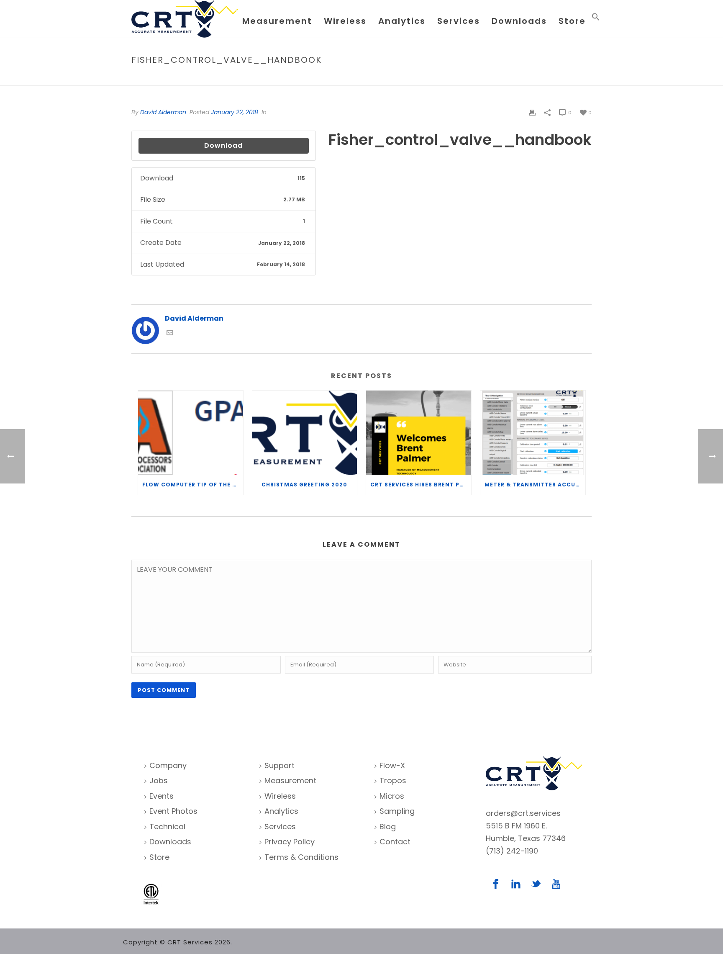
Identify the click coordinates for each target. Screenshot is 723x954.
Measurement (277, 21)
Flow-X (392, 765)
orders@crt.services (523, 813)
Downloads (519, 21)
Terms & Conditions (301, 857)
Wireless (345, 21)
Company (168, 765)
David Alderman (163, 112)
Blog (387, 826)
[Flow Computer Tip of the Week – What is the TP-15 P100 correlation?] (190, 433)
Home (455, 78)
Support (279, 765)
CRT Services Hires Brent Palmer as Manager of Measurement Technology (420, 484)
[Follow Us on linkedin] (516, 884)
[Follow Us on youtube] (556, 884)
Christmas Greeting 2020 (304, 484)
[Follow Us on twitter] (536, 884)
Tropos (392, 780)
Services (458, 21)
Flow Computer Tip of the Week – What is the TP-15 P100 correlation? (192, 484)
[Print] (532, 112)
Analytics (402, 21)
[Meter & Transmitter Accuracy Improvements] (532, 433)
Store (572, 21)
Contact (394, 841)
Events (161, 796)
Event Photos (173, 811)
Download (223, 145)
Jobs (158, 780)
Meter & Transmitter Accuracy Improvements (535, 484)
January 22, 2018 (234, 112)
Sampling (397, 811)
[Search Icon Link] (596, 18)
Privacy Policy (289, 841)
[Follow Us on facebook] (496, 884)
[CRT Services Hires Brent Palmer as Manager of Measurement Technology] (418, 433)
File (473, 78)
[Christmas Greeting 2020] (304, 433)
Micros (391, 796)
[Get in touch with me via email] (170, 334)
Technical (167, 826)
